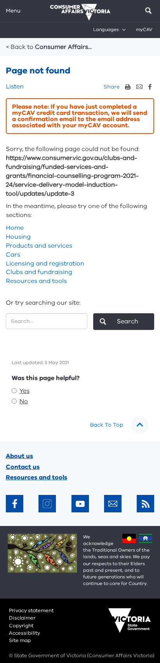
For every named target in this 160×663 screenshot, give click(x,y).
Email (139, 86)
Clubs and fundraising (39, 272)
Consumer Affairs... (49, 47)
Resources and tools (36, 281)
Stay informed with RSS (145, 503)
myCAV (144, 29)
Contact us (23, 467)
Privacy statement (31, 610)
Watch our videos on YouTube (80, 503)
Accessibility (24, 633)
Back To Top (106, 425)
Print (127, 86)
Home (15, 228)
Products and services (39, 245)
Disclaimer (22, 617)
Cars (13, 254)
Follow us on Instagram (47, 503)
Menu (13, 10)
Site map (20, 640)
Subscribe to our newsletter (113, 503)
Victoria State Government (122, 626)
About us (19, 456)
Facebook (149, 86)
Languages (106, 29)
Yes (24, 391)
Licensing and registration (45, 263)
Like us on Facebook (14, 503)
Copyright (21, 625)
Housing (18, 237)
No (23, 401)
